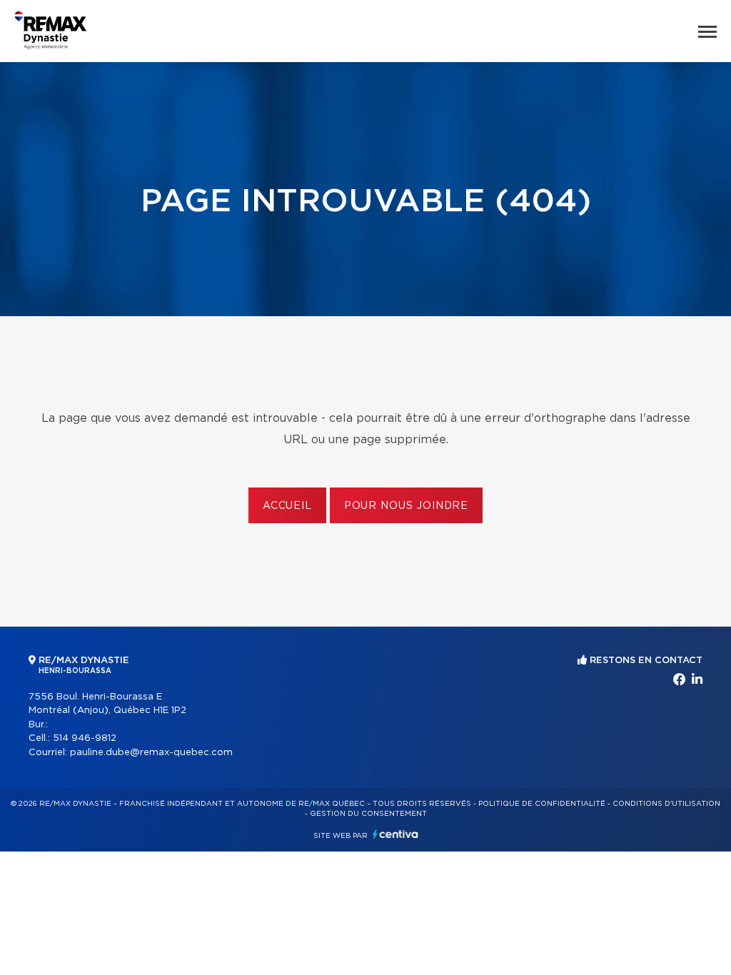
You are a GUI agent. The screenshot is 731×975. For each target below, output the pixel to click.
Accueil (287, 506)
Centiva (395, 834)
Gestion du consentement (368, 813)
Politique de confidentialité (541, 803)
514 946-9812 (84, 738)
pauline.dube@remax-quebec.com (151, 752)
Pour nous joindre (406, 506)
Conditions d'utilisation (666, 803)
